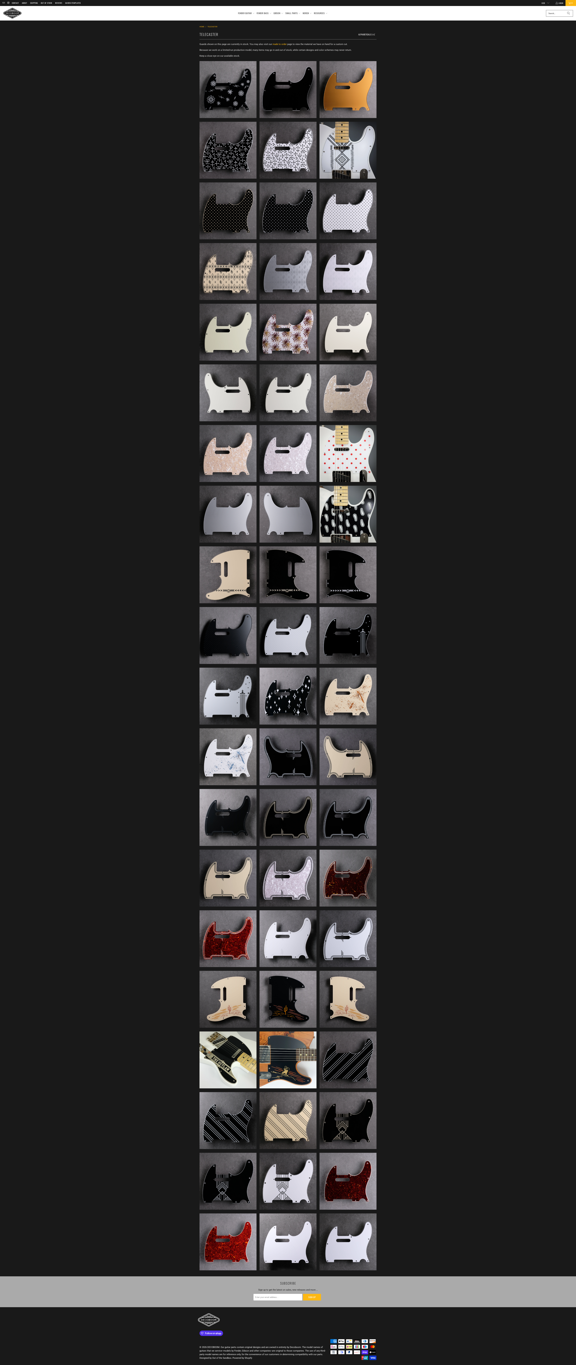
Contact (15, 3)
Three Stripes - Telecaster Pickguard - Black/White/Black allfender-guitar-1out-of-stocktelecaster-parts (348, 1059)
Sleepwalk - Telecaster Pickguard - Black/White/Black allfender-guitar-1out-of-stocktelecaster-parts (288, 696)
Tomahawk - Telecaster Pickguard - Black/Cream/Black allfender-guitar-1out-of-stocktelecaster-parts (348, 1120)
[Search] (568, 13)
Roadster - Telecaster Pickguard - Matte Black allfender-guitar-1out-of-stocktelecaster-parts (228, 635)
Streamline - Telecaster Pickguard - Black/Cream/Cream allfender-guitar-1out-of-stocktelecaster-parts (288, 817)
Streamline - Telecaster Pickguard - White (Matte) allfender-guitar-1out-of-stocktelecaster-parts (288, 938)
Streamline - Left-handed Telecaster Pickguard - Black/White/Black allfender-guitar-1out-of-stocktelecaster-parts (288, 756)
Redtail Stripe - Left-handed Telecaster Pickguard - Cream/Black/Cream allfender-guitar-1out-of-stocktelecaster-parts (228, 574)
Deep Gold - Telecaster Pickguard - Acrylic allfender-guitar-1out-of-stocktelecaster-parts (348, 89)
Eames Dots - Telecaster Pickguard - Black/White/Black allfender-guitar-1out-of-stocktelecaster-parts (228, 150)
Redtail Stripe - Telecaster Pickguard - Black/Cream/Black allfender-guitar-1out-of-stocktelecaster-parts (288, 574)
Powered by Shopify (242, 1358)
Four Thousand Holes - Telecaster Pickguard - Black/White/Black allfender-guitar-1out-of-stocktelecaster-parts (288, 210)
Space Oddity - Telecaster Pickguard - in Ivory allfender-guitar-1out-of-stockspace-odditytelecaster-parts (348, 696)
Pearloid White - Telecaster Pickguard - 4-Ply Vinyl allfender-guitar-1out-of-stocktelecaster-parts (288, 453)
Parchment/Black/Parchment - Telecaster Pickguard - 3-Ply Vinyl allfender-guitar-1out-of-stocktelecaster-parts (288, 392)
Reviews (58, 3)
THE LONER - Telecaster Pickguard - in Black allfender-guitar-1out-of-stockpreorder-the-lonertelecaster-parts (288, 999)
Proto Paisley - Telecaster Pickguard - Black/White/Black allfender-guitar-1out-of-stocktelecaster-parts (348, 514)
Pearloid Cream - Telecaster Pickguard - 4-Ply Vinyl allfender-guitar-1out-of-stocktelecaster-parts (228, 453)
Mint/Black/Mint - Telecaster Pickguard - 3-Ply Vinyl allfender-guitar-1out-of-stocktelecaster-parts (228, 332)
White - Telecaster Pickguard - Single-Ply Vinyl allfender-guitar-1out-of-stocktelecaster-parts (288, 1241)
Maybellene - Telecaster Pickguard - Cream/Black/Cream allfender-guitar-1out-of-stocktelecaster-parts (228, 271)
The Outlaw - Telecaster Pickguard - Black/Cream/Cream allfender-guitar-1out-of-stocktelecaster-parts (228, 1059)
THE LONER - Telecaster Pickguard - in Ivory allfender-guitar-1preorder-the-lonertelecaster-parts (348, 999)
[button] (246, 13)
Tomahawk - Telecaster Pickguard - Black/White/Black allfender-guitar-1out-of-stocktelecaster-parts (228, 1181)
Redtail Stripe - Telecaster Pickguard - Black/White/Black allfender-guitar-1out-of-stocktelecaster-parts (348, 574)
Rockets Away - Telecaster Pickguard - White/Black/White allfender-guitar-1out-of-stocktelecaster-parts (228, 696)
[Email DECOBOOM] (3, 3)
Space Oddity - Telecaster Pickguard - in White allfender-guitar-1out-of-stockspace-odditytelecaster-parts (228, 756)
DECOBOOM (213, 1347)
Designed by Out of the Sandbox (215, 1358)
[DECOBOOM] (12, 13)
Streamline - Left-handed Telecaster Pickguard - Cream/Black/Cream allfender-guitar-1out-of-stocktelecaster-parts (348, 756)
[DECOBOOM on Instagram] (8, 3)
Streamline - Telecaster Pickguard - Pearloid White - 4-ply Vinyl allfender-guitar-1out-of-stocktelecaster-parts (288, 878)
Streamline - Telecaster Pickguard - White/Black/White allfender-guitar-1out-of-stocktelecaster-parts (348, 938)
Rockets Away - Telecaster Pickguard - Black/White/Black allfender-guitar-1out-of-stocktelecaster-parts (348, 635)
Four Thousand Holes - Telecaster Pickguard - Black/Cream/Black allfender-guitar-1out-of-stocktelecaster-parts (228, 210)
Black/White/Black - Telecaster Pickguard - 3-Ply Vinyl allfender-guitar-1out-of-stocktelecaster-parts (288, 89)
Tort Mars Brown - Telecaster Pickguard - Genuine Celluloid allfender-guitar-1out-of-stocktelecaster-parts (348, 1181)
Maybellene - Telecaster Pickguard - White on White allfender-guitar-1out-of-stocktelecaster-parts (348, 271)
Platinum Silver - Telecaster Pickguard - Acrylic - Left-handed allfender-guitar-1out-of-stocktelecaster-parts (288, 514)
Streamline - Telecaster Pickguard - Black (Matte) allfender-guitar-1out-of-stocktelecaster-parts (228, 817)
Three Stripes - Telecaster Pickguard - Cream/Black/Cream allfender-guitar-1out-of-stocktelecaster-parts (288, 1120)
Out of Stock (46, 3)
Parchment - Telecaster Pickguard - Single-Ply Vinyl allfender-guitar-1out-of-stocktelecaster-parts (348, 332)
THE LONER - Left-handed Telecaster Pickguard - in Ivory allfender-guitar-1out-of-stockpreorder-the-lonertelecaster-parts (228, 999)
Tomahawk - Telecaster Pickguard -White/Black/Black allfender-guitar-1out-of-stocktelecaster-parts (288, 1181)
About (24, 3)
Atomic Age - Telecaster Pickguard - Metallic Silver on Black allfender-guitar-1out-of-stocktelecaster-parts (228, 89)
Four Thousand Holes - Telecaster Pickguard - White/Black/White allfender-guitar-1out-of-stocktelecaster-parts (348, 210)
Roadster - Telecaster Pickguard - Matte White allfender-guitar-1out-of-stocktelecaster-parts (288, 635)
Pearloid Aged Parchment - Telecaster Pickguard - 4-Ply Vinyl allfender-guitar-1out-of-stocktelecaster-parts (348, 392)
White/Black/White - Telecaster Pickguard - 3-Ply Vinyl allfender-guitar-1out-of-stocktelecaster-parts (348, 1241)
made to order (280, 44)
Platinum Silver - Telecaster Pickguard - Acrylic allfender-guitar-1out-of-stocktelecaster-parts (228, 514)
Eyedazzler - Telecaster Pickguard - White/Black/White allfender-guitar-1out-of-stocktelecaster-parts (348, 150)
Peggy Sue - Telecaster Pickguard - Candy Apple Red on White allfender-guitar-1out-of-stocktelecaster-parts (348, 453)
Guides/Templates (73, 3)
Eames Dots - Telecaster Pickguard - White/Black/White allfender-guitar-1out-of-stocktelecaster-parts (288, 150)
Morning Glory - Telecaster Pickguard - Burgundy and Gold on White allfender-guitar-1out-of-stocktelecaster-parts (288, 332)
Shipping (34, 3)
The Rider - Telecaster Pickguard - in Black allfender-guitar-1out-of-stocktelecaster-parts (288, 1059)
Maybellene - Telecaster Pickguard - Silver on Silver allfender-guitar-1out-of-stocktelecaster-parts (288, 271)
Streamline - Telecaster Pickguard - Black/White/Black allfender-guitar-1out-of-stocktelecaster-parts (348, 817)
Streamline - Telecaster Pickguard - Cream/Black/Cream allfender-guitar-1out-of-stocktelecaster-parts (228, 878)
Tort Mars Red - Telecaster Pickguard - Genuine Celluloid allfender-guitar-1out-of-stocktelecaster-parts (228, 1241)
